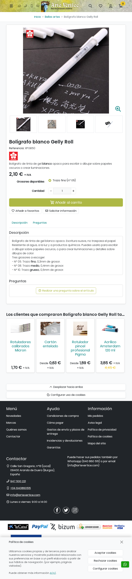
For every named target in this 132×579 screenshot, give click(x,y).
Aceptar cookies (105, 553)
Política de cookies (100, 436)
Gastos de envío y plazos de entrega (65, 432)
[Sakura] (13, 156)
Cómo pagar (55, 423)
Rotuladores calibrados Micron (20, 346)
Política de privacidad (102, 430)
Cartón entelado (50, 344)
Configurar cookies (105, 569)
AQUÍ (53, 573)
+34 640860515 (20, 488)
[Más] (73, 191)
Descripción (20, 223)
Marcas (11, 423)
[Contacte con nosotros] (125, 564)
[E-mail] (38, 6)
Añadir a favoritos (27, 211)
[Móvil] (32, 6)
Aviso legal (95, 423)
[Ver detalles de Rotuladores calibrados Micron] (20, 328)
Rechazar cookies (105, 561)
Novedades (13, 416)
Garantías (53, 447)
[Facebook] (57, 510)
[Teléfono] (26, 6)
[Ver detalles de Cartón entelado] (50, 328)
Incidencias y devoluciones (64, 441)
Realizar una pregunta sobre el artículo (68, 291)
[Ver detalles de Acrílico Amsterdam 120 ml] (110, 328)
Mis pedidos (95, 416)
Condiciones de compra (63, 416)
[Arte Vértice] (60, 6)
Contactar (13, 436)
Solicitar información (62, 211)
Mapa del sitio (97, 443)
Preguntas (40, 223)
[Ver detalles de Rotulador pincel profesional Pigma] (80, 328)
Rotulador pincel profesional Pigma (80, 348)
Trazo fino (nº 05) (64, 180)
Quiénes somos (16, 430)
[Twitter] (66, 510)
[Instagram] (75, 510)
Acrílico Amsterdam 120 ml (110, 346)
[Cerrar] (121, 542)
